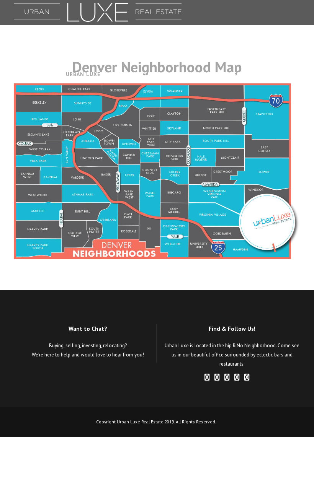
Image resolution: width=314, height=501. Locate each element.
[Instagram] (227, 377)
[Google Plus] (217, 377)
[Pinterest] (237, 377)
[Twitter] (247, 377)
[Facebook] (207, 377)
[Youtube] (257, 377)
